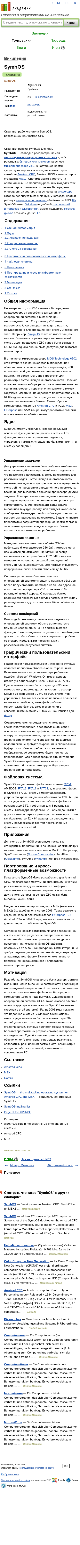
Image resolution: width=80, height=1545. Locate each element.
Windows (31, 204)
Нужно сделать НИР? (36, 1159)
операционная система (41, 157)
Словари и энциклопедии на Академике (35, 15)
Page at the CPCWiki (17, 1112)
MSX (69, 405)
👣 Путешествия (10, 1474)
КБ (74, 200)
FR (74, 3)
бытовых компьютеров (34, 161)
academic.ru (16, 6)
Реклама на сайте (44, 1468)
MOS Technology (58, 358)
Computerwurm (14, 1335)
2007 (50, 97)
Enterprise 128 (61, 914)
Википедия (40, 33)
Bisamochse (12, 1319)
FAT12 (22, 788)
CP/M (67, 784)
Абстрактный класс (60, 1165)
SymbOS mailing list (17, 1106)
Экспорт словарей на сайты (15, 1480)
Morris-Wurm (13, 1422)
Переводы (58, 40)
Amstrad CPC (26, 174)
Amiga (8, 715)
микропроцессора (16, 165)
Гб (38, 213)
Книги (21, 47)
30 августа (41, 97)
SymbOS (10, 1204)
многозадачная (14, 157)
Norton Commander (41, 854)
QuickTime (12, 858)
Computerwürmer (16, 1364)
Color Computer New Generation (26, 1261)
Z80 (31, 165)
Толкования (21, 40)
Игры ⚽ (58, 47)
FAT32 (44, 788)
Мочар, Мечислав (22, 1165)
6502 (73, 358)
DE (59, 3)
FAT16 (32, 788)
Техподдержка (26, 1468)
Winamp (40, 858)
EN (51, 3)
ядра (12, 106)
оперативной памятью (31, 200)
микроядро (33, 104)
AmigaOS (33, 334)
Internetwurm (13, 1393)
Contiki (8, 1078)
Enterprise (10, 410)
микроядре (65, 191)
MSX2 (22, 178)
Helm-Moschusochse (19, 1245)
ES (67, 3)
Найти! (70, 22)
